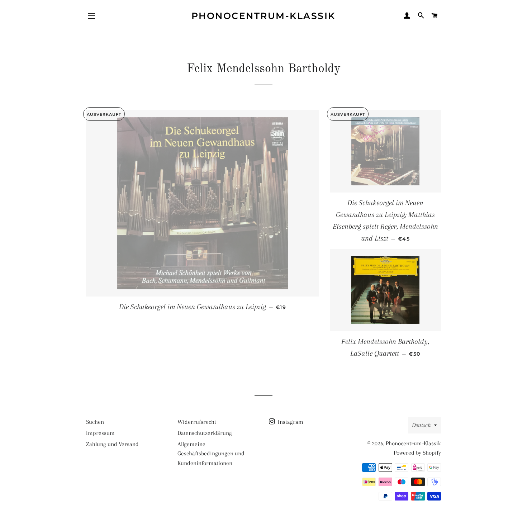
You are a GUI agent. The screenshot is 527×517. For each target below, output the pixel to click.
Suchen (95, 421)
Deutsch (421, 425)
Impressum (100, 433)
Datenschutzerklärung (204, 433)
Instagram (289, 421)
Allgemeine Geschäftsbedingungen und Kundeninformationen (210, 453)
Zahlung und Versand (112, 444)
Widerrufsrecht (196, 421)
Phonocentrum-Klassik (263, 15)
